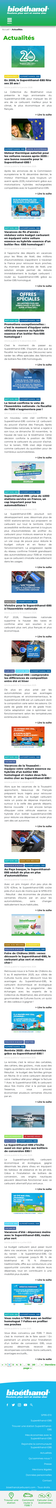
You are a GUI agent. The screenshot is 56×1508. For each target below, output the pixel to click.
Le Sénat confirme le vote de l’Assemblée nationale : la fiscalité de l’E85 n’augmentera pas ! (28, 406)
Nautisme (10, 1141)
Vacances (10, 762)
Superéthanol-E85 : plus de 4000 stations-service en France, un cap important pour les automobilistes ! (26, 500)
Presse (48, 1464)
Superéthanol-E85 (30, 76)
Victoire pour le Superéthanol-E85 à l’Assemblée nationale (28, 607)
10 (28, 1364)
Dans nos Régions (29, 861)
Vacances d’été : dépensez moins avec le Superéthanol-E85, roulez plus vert (27, 1235)
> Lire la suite (43, 114)
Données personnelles (39, 1475)
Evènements (11, 76)
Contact (47, 1480)
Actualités (46, 1453)
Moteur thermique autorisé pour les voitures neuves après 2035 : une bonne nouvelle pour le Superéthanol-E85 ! (26, 157)
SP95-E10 (46, 1415)
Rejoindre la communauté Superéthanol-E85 (36, 1446)
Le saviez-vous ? (33, 1136)
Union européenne (37, 149)
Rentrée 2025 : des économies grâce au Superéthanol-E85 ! (25, 1052)
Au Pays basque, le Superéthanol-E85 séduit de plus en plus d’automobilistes (27, 872)
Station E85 (22, 671)
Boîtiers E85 (11, 228)
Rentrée (29, 1042)
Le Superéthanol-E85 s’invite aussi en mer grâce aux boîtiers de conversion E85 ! (26, 1148)
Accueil (5, 29)
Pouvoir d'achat (14, 866)
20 (33, 1364)
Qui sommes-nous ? (40, 1458)
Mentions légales (42, 1469)
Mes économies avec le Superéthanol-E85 (38, 1437)
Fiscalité (10, 602)
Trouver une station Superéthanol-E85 (32, 1428)
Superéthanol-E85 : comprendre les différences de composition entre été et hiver (26, 678)
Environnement (13, 1136)
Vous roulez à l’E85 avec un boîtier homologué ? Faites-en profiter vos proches (28, 1321)
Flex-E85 (9, 671)
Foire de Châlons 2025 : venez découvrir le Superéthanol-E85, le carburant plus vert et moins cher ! (27, 958)
